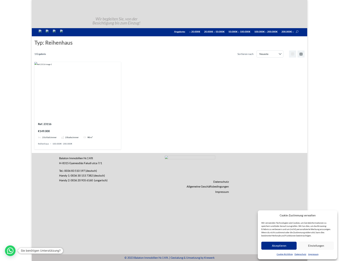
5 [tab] (84, 115)
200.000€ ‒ (287, 31)
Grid (292, 54)
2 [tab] (74, 115)
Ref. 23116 (44, 124)
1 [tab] (71, 115)
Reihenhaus (43, 143)
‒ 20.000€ (194, 31)
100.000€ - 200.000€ (62, 143)
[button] (10, 250)
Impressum (313, 254)
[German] (42, 31)
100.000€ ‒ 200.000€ (266, 31)
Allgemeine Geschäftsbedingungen (208, 186)
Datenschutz (300, 254)
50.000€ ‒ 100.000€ (239, 31)
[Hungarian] (56, 31)
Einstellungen (316, 245)
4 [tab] (81, 115)
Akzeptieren (279, 245)
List (301, 54)
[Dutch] (63, 31)
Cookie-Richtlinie (285, 254)
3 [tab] (77, 115)
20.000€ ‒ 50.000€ (214, 31)
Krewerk (209, 257)
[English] (49, 31)
